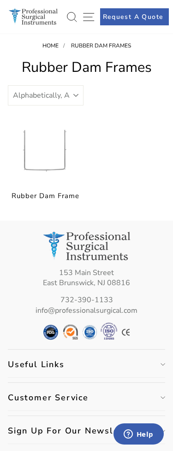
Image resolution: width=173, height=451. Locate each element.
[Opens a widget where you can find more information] (138, 434)
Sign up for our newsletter (72, 430)
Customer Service (48, 397)
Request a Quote (133, 16)
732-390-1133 (86, 300)
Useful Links (36, 364)
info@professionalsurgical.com (86, 310)
